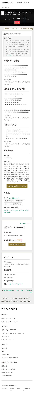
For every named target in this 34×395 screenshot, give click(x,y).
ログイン (26, 2)
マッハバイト (4, 389)
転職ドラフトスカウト (8, 318)
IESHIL (19, 388)
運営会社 (4, 366)
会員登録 (19, 2)
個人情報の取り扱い (8, 372)
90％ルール (10, 55)
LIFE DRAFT (6, 336)
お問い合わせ (6, 354)
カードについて (14, 198)
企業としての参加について (10, 358)
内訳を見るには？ (25, 223)
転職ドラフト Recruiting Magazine (13, 333)
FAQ (3, 351)
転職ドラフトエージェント (10, 322)
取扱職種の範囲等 (7, 376)
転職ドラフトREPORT (9, 330)
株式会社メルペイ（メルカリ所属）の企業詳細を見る (18, 28)
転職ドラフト (6, 298)
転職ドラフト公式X (8, 340)
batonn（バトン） (26, 389)
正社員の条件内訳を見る (17, 244)
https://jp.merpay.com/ (15, 284)
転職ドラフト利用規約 (8, 369)
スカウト (14, 298)
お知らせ (4, 348)
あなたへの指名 (24, 298)
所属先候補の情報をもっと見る (17, 186)
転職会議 (12, 389)
